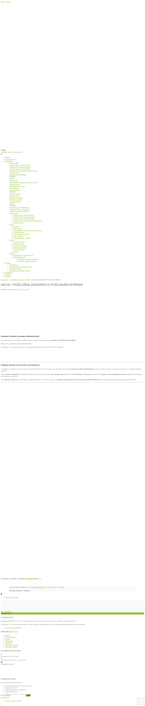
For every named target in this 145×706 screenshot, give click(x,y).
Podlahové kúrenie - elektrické (19, 211)
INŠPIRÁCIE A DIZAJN (11, 597)
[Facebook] (1, 150)
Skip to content (5, 2)
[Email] (4, 150)
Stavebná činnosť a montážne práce (20, 267)
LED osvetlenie (14, 188)
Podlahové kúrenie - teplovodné (19, 209)
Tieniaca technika (14, 190)
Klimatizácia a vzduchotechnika (19, 207)
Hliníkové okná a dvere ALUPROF (19, 169)
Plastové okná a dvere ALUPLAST (20, 165)
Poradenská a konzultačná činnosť (20, 271)
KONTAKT (8, 276)
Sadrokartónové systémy (17, 186)
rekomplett (12, 289)
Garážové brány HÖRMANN (18, 175)
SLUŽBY (7, 263)
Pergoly (11, 203)
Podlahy (11, 179)
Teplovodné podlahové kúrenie (28, 259)
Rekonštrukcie (13, 265)
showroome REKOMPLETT (39, 587)
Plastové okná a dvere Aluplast (23, 215)
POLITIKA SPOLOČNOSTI (13, 628)
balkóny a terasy (19, 244)
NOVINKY (8, 274)
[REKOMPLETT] (72, 148)
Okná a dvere (13, 213)
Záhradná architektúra (16, 198)
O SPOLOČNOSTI (10, 159)
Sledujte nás (5, 613)
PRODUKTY (8, 161)
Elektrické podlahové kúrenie (27, 261)
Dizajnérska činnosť (15, 269)
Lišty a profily (13, 180)
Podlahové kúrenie (19, 257)
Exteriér (11, 240)
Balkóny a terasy (14, 196)
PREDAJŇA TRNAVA (11, 647)
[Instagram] (2, 150)
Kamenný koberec (15, 194)
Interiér (11, 225)
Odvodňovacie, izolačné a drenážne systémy (23, 182)
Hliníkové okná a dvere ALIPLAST (20, 167)
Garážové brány (14, 173)
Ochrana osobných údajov (13, 701)
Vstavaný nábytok (14, 184)
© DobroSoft (5, 697)
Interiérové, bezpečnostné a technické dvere (23, 171)
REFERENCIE (9, 273)
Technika (12, 253)
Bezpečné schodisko (15, 200)
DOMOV (7, 157)
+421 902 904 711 (16, 152)
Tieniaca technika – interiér (22, 238)
